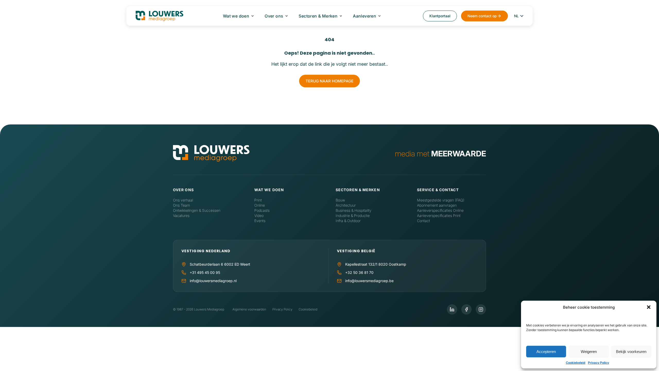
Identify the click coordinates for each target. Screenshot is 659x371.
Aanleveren (364, 16)
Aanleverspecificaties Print (439, 215)
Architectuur (346, 205)
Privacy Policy (598, 363)
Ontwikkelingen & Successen (196, 210)
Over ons (274, 16)
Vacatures (181, 215)
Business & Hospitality (353, 210)
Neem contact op (482, 16)
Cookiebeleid (575, 363)
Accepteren (546, 351)
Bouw (340, 200)
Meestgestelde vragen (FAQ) (440, 200)
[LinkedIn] (452, 309)
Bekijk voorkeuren (631, 351)
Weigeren (589, 351)
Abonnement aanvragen (437, 205)
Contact (423, 220)
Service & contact (438, 190)
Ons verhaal (183, 200)
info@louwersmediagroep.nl (213, 281)
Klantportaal (439, 16)
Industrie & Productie (353, 215)
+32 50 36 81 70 (359, 272)
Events (259, 220)
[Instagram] (481, 309)
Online (259, 205)
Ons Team (181, 205)
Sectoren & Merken (318, 16)
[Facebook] (466, 309)
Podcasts (262, 210)
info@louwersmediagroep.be (369, 281)
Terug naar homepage (329, 81)
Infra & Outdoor (348, 220)
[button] (648, 307)
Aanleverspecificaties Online (440, 210)
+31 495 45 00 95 (205, 272)
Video (259, 215)
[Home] (211, 153)
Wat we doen (236, 16)
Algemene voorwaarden (249, 309)
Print (258, 200)
